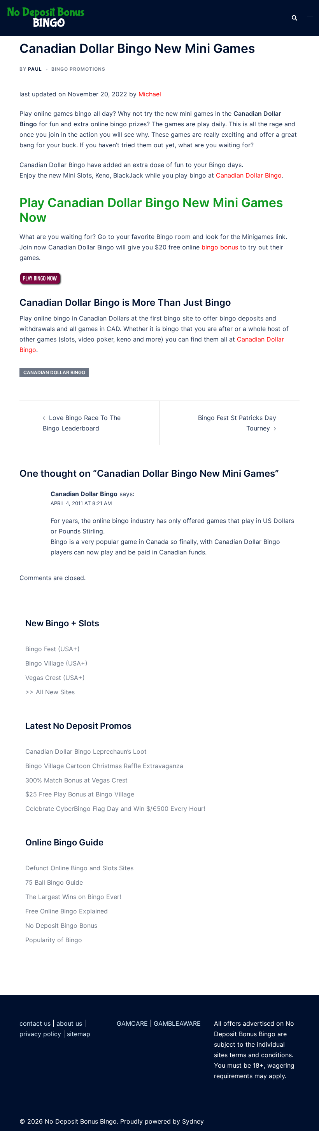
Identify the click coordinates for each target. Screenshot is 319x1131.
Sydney (193, 1121)
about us (69, 1023)
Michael (149, 94)
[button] (294, 18)
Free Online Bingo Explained (66, 911)
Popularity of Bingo (53, 940)
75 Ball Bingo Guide (54, 882)
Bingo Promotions (78, 69)
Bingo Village (44, 663)
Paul (35, 69)
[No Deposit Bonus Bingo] (48, 17)
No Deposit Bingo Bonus (61, 925)
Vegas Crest (43, 677)
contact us (35, 1023)
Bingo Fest (40, 649)
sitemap (78, 1034)
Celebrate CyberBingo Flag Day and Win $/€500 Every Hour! (115, 808)
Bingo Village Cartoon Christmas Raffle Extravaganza (104, 766)
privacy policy (40, 1034)
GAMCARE (132, 1023)
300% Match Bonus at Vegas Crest (76, 780)
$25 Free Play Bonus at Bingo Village (79, 794)
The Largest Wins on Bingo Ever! (73, 897)
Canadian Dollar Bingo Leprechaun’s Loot (86, 751)
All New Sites (55, 692)
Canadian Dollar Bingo (249, 175)
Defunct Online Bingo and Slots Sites (79, 868)
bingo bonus (220, 247)
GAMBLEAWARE (177, 1023)
